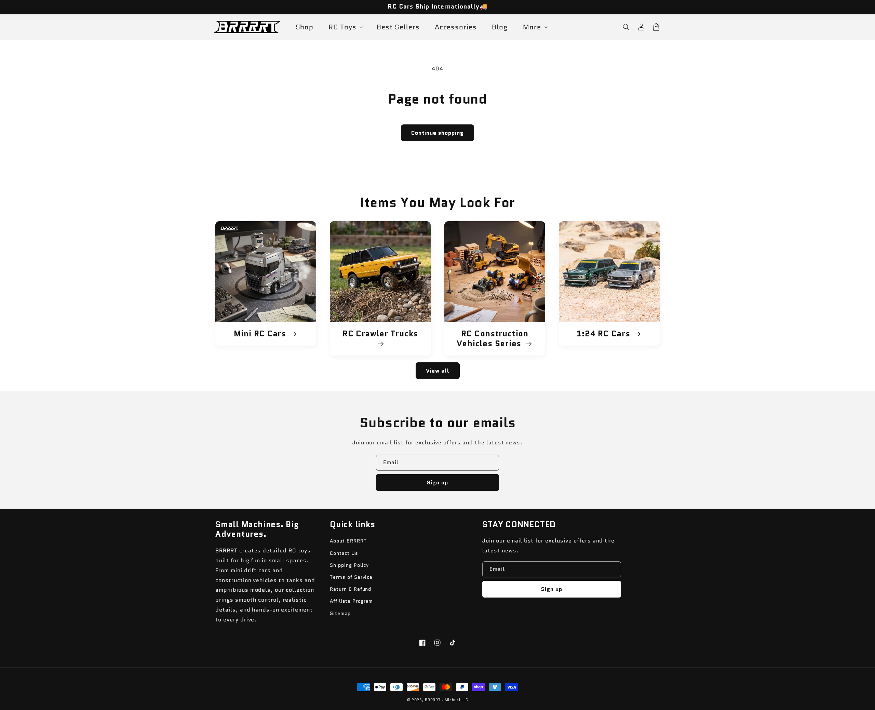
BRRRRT (432, 699)
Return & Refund (350, 589)
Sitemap (340, 613)
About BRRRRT (348, 540)
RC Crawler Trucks (380, 334)
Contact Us (344, 553)
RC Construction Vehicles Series (492, 339)
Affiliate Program (351, 601)
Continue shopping (437, 133)
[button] (626, 27)
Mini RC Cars (261, 334)
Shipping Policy (349, 565)
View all (437, 371)
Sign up (437, 482)
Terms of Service (351, 577)
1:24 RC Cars (604, 334)
